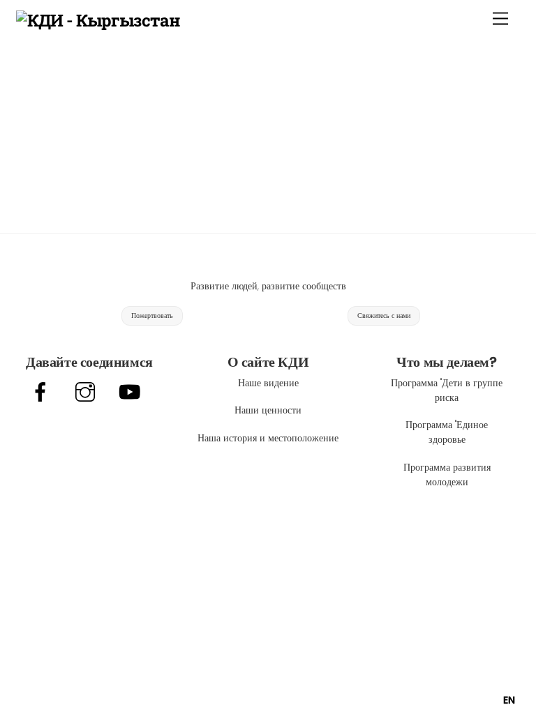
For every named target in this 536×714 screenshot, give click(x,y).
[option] (509, 700)
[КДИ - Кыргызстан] (98, 20)
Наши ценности (268, 410)
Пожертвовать (152, 315)
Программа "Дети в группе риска (446, 390)
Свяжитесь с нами (383, 315)
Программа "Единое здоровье (446, 432)
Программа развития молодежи (447, 474)
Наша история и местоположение (268, 438)
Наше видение (268, 383)
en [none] (509, 700)
